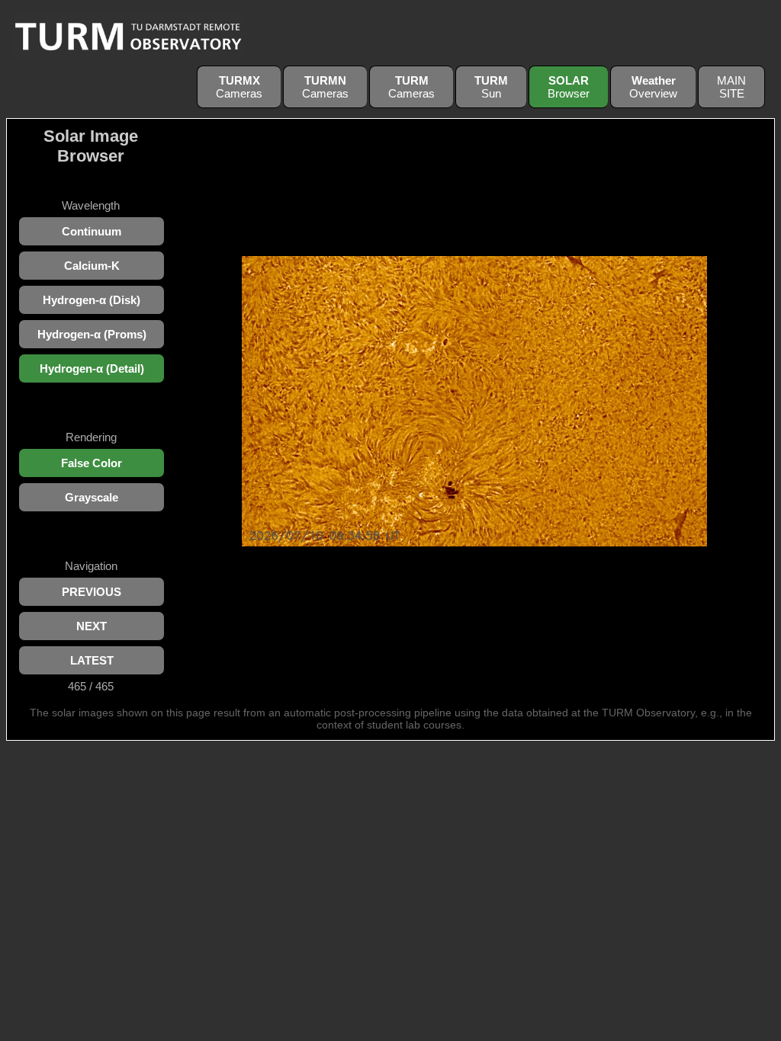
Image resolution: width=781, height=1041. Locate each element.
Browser (569, 87)
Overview (653, 87)
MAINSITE (731, 87)
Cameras (239, 87)
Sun (491, 87)
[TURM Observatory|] (128, 56)
